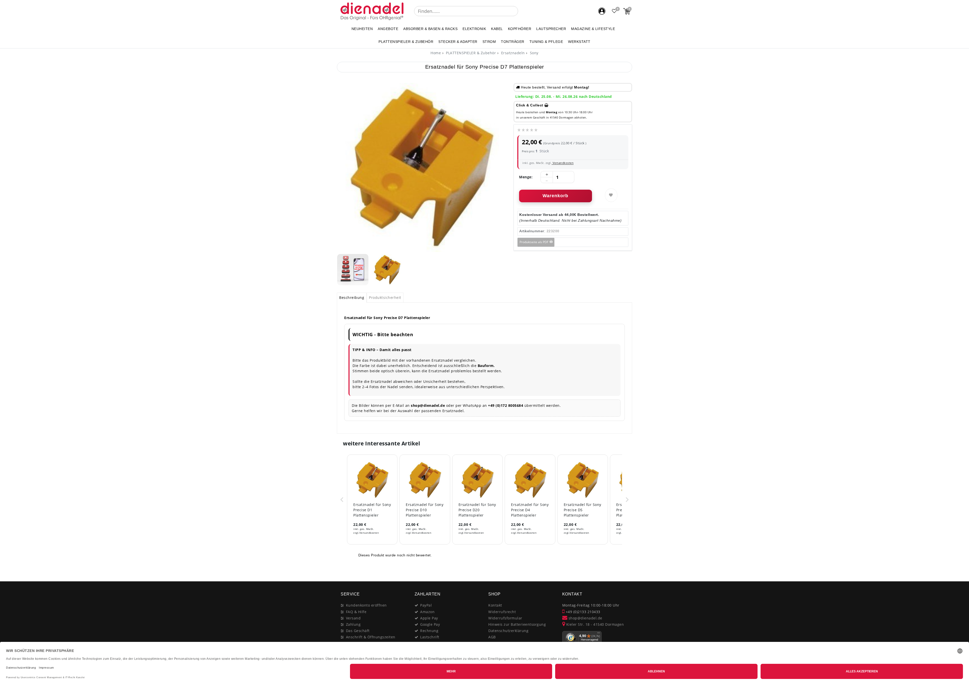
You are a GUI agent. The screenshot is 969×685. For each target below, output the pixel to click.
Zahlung (353, 624)
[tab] (352, 298)
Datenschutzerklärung (508, 630)
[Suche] (521, 11)
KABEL (497, 29)
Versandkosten (563, 163)
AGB (492, 637)
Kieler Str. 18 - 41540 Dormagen (594, 624)
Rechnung (429, 630)
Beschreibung (351, 297)
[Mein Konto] (602, 11)
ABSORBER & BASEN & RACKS (430, 29)
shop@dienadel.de (584, 618)
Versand (353, 618)
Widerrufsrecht (502, 611)
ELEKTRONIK (474, 29)
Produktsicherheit (385, 297)
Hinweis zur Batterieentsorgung (517, 624)
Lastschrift (429, 637)
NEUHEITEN (362, 29)
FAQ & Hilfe (356, 611)
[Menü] (599, 634)
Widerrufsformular (505, 618)
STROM (489, 42)
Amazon (427, 611)
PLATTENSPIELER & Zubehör (406, 42)
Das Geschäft (358, 630)
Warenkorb (555, 195)
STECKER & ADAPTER (457, 42)
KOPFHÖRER (519, 29)
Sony (534, 52)
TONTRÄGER (512, 42)
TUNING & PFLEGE (546, 42)
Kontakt (495, 605)
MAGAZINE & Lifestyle (593, 29)
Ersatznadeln (512, 52)
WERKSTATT (579, 42)
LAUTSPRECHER (551, 29)
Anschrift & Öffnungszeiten (370, 637)
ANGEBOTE (388, 29)
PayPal (426, 605)
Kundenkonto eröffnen (366, 605)
